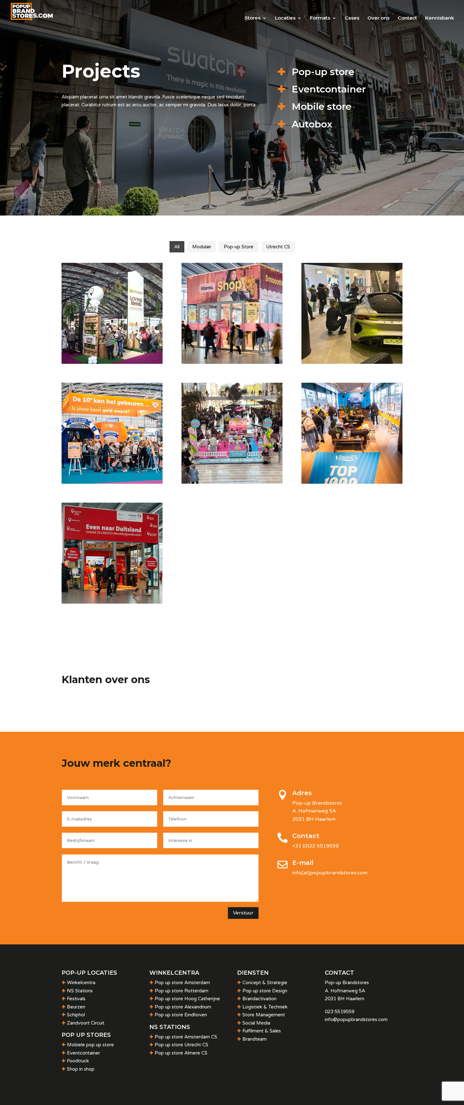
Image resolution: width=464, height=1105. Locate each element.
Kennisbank (439, 18)
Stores (252, 18)
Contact (407, 18)
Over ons (378, 18)
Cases (352, 18)
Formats (320, 18)
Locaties (285, 18)
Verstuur (243, 913)
